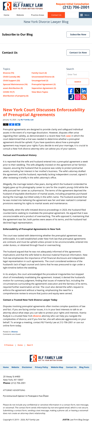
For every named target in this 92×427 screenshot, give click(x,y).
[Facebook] (71, 91)
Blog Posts (84, 367)
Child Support (11, 80)
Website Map (57, 367)
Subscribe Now (78, 34)
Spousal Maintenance (15, 84)
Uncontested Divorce (43, 76)
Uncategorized (40, 80)
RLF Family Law (32, 419)
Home (6, 15)
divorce (37, 315)
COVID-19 (8, 92)
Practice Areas (37, 15)
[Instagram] (77, 97)
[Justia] (71, 97)
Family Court (39, 73)
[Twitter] (77, 91)
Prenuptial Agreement (44, 84)
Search (77, 82)
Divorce (14, 332)
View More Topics (40, 92)
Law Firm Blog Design (75, 419)
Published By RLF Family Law (69, 6)
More (87, 15)
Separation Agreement (44, 88)
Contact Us (56, 15)
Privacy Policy (41, 367)
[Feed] (84, 97)
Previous (8, 344)
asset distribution (13, 88)
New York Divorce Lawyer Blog (23, 6)
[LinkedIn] (84, 91)
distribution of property (15, 95)
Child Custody (11, 76)
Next (30, 344)
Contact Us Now (78, 52)
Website (20, 15)
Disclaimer (27, 367)
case (68, 135)
